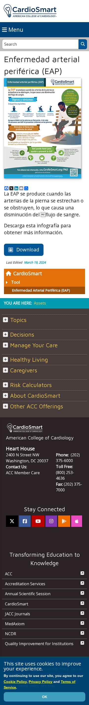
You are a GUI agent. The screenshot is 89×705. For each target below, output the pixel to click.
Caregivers (23, 370)
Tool (15, 282)
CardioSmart (27, 273)
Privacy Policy (40, 682)
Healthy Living (29, 359)
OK (44, 697)
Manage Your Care (34, 345)
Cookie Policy (15, 682)
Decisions (22, 334)
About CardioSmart (35, 395)
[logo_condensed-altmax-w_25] (44, 427)
